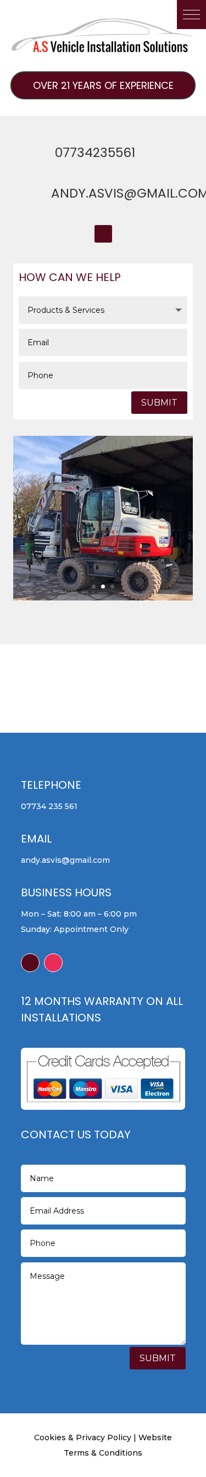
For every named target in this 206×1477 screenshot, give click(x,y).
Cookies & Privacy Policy (82, 1437)
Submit (159, 402)
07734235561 (95, 152)
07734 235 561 (49, 806)
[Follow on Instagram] (53, 962)
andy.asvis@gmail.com (65, 860)
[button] (191, 14)
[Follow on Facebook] (103, 234)
